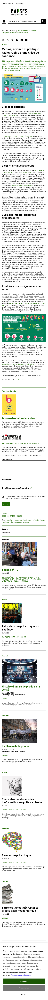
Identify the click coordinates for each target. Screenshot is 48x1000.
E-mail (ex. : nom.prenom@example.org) (17, 488)
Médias (12, 31)
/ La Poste (28, 136)
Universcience (26, 172)
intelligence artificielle (31, 520)
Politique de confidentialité (21, 975)
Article (4, 44)
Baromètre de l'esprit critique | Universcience (19, 418)
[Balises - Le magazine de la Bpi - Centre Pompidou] (24, 12)
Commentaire (7, 459)
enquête (9, 520)
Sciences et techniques (12, 516)
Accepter (24, 981)
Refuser (24, 995)
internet (43, 520)
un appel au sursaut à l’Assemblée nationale (17, 364)
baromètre (10, 136)
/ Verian (20, 136)
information (18, 520)
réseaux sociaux (16, 522)
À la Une (5, 31)
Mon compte (20, 3)
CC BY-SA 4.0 (20, 380)
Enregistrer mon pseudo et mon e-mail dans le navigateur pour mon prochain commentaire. (25, 497)
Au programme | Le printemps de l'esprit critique (20, 443)
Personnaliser (24, 988)
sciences (26, 522)
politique (6, 522)
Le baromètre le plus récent (22, 185)
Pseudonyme (7, 480)
